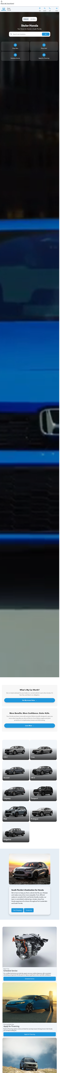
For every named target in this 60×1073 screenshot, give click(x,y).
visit (40, 10)
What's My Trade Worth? (7, 3)
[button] (39, 9)
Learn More (29, 725)
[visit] (39, 8)
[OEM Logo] (3, 9)
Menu (56, 10)
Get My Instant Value (29, 700)
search (44, 10)
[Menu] (56, 8)
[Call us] (49, 8)
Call (50, 10)
